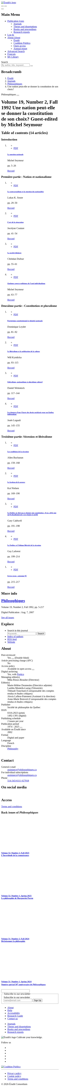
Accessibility (13, 1013)
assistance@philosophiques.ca (22, 769)
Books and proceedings (25, 29)
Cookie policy (14, 1076)
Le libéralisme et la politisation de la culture (23, 351)
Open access (20, 46)
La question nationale (15, 154)
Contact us (12, 1018)
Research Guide (15, 1016)
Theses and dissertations (25, 26)
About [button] (10, 37)
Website (11, 642)
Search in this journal (17, 630)
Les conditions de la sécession (18, 451)
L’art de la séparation (15, 222)
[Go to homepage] (8, 2)
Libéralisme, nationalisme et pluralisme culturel (24, 382)
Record (10, 171)
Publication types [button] (15, 21)
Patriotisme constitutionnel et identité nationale (25, 321)
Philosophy (12, 748)
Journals (18, 23)
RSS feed (12, 639)
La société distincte (14, 253)
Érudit (17, 40)
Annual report (20, 48)
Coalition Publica (22, 43)
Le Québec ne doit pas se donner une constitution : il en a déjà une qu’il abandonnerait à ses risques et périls (31, 514)
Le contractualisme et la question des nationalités (25, 192)
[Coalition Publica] (10, 1066)
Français (11, 54)
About (17, 37)
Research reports (22, 32)
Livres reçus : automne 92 (17, 576)
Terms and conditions (11, 806)
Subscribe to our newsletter (17, 997)
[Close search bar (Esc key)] (5, 6)
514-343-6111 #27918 (18, 780)
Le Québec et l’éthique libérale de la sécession (24, 545)
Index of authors (15, 636)
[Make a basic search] (2, 6)
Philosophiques (14, 83)
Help (9, 1010)
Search (4, 62)
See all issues (7, 617)
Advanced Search (16, 51)
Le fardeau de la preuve (16, 482)
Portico (20, 674)
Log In (10, 35)
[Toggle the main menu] (2, 8)
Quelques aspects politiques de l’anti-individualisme (26, 283)
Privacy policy (14, 1073)
